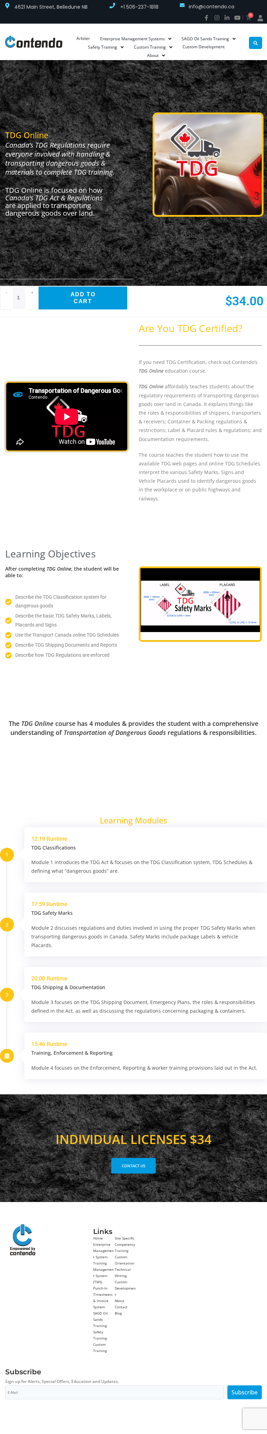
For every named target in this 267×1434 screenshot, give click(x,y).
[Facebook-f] (206, 17)
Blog (118, 1313)
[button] (146, 604)
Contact (121, 1306)
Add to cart (83, 297)
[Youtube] (237, 17)
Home (98, 1238)
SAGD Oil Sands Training (100, 1319)
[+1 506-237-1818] (112, 5)
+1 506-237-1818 (139, 6)
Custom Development (125, 1288)
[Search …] (255, 43)
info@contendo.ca (211, 6)
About (119, 1300)
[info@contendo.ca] (182, 5)
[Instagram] (217, 17)
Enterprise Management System (103, 1250)
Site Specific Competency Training (125, 1244)
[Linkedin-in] (227, 17)
